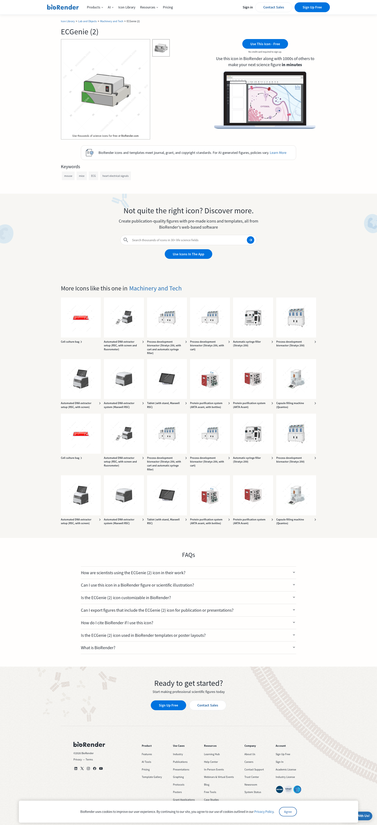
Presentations (181, 769)
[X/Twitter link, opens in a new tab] (82, 768)
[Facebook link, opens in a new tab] (94, 768)
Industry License (285, 777)
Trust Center (251, 777)
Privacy (77, 759)
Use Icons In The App (188, 254)
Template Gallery (152, 777)
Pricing (168, 7)
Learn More (278, 152)
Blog (206, 784)
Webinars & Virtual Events (219, 777)
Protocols (178, 784)
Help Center (211, 762)
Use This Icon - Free (265, 44)
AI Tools (146, 762)
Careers (248, 762)
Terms (89, 759)
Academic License (286, 769)
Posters (177, 792)
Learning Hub (212, 754)
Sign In (280, 762)
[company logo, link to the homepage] (63, 7)
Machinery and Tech (111, 21)
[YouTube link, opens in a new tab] (101, 768)
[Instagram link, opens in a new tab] (88, 768)
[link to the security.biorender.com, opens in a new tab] (280, 789)
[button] (95, 7)
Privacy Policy (264, 811)
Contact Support (254, 769)
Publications (180, 762)
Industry (178, 754)
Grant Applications (184, 799)
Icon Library (126, 7)
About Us (249, 754)
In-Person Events (214, 769)
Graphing (178, 777)
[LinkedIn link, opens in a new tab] (75, 768)
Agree (288, 812)
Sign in (248, 7)
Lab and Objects (87, 21)
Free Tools (210, 792)
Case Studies (211, 799)
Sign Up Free (312, 7)
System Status (252, 792)
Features (147, 754)
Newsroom (250, 784)
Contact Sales (273, 7)
